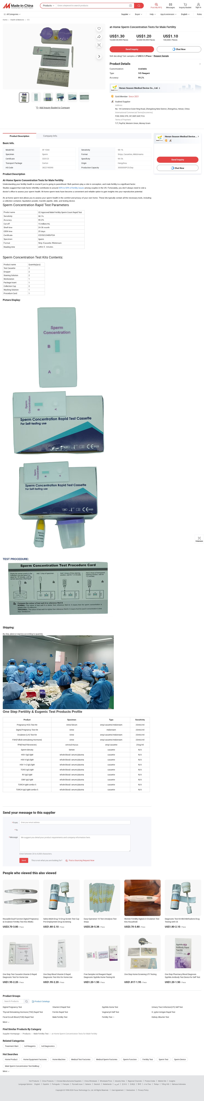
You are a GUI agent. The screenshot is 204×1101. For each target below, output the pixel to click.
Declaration (130, 1090)
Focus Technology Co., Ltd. (84, 1090)
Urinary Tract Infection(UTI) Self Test (167, 1007)
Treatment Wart (11, 1046)
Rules (199, 14)
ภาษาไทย (147, 1084)
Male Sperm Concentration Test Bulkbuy (22, 1066)
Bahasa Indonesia (179, 1084)
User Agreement (118, 1090)
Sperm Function (130, 1059)
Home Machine (58, 1059)
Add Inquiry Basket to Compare (54, 107)
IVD (28, 20)
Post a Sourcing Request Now (80, 860)
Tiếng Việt (165, 1084)
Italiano (88, 1084)
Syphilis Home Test (110, 1007)
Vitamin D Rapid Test (61, 1007)
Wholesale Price (106, 1081)
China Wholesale (90, 1081)
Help (152, 14)
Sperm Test (163, 1059)
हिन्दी (139, 1084)
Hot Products (34, 1081)
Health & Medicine (17, 20)
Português (56, 1084)
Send (24, 860)
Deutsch (97, 1084)
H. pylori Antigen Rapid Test (163, 1012)
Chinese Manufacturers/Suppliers (68, 1081)
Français (66, 1084)
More (5, 1071)
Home (5, 20)
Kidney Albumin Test (160, 1017)
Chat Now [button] (181, 49)
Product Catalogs (42, 1001)
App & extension (167, 14)
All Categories (12, 14)
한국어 (124, 1084)
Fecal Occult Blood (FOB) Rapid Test (18, 1017)
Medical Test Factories (80, 1059)
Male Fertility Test (59, 1017)
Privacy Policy (143, 1090)
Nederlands (107, 1084)
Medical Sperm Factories (106, 1059)
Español (46, 1084)
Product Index (150, 1081)
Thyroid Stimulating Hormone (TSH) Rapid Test (23, 1012)
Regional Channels (135, 1081)
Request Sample (161, 56)
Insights (172, 1081)
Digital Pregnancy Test (12, 1007)
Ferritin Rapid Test (60, 1012)
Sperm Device (180, 1059)
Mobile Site (162, 1081)
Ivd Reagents (30, 1046)
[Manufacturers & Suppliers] (18, 6)
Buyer (137, 14)
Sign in (198, 7)
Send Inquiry (132, 49)
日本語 (132, 1084)
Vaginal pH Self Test (110, 1012)
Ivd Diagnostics (48, 1046)
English (37, 1084)
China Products (48, 1081)
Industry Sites (120, 1081)
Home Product (11, 1059)
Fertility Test (107, 1017)
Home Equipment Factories (35, 1059)
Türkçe (156, 1084)
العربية (116, 1084)
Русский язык (77, 1084)
